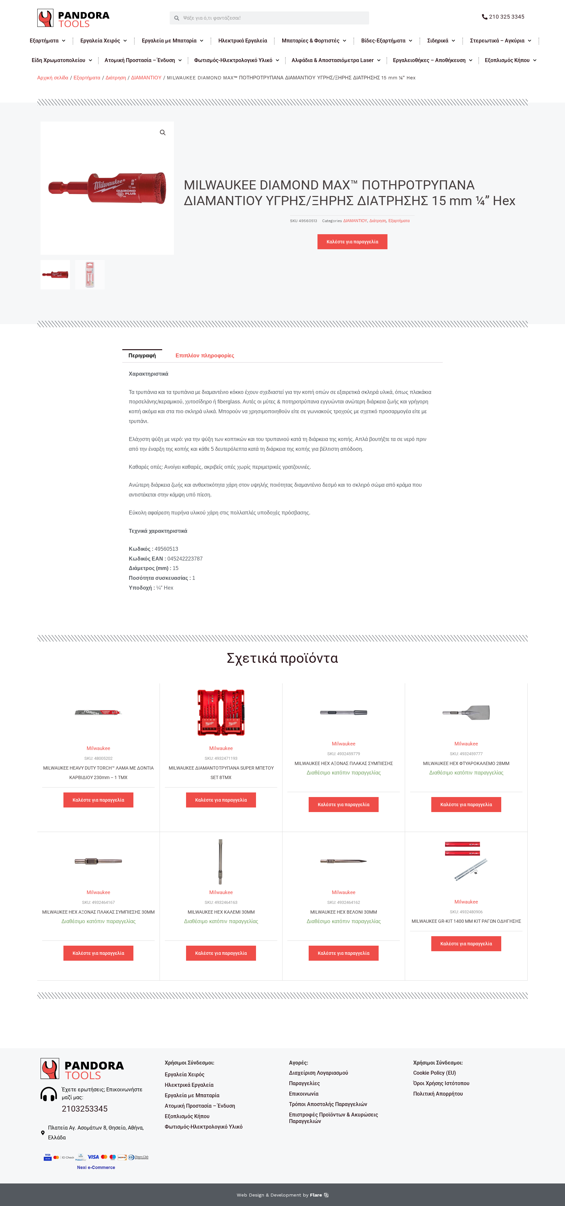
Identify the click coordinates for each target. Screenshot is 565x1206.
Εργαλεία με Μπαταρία (169, 41)
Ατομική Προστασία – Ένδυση (140, 60)
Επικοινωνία (303, 1094)
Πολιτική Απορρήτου (438, 1094)
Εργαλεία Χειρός (100, 41)
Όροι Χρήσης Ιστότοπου (441, 1083)
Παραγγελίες (304, 1083)
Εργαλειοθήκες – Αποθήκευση (429, 60)
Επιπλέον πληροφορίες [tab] (205, 355)
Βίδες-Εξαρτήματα (383, 41)
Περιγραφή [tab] (142, 355)
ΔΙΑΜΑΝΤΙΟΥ (146, 78)
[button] (163, 133)
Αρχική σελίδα (52, 78)
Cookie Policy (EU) (434, 1073)
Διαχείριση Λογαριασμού (318, 1073)
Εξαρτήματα (44, 41)
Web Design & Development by (279, 1195)
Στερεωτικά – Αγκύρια (497, 41)
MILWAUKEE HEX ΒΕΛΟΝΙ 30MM (343, 912)
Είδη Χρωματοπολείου (58, 60)
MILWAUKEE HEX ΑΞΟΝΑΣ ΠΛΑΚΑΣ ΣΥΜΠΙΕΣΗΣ (344, 763)
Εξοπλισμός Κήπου (507, 60)
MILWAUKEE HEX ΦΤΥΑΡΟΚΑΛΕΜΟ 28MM (466, 763)
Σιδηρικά (437, 41)
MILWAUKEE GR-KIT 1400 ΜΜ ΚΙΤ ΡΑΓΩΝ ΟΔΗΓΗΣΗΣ (466, 921)
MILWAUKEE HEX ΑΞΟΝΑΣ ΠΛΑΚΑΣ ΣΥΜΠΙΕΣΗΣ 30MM (98, 912)
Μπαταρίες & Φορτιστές (310, 41)
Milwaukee (98, 748)
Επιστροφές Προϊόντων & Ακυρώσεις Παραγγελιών (333, 1118)
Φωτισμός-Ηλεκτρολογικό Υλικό (233, 60)
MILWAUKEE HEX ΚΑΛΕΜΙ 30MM (221, 912)
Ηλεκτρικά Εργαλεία (242, 41)
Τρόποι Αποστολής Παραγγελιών (328, 1104)
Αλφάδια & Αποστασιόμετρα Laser (333, 60)
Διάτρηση (116, 78)
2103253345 (85, 1109)
